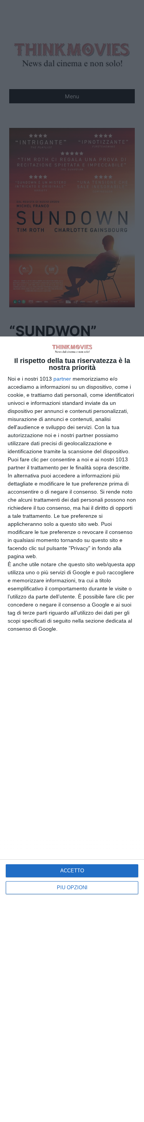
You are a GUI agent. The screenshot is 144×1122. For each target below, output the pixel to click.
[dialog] (72, 729)
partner (62, 378)
